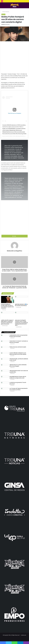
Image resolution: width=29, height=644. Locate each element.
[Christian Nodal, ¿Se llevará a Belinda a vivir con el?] (4, 360)
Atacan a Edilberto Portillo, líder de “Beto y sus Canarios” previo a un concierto (7, 306)
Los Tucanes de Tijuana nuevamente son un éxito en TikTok (19, 389)
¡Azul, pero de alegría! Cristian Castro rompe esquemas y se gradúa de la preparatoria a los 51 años (21, 323)
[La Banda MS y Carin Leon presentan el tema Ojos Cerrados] (4, 336)
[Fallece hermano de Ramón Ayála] (4, 348)
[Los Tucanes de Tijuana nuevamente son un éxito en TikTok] (4, 390)
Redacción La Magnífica (14, 251)
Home (3, 11)
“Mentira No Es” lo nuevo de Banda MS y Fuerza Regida (18, 365)
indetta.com (23, 635)
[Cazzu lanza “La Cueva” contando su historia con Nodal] (4, 342)
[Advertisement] (14, 57)
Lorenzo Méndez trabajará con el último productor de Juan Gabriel (18, 353)
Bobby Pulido (12, 136)
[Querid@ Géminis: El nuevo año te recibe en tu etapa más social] (4, 378)
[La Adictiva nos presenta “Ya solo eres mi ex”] (4, 384)
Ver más (14, 236)
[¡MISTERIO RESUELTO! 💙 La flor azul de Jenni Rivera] (21, 299)
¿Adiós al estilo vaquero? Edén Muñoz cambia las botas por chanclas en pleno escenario (7, 322)
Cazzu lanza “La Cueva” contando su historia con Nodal (19, 341)
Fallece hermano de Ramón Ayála (18, 347)
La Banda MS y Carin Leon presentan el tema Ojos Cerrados (18, 335)
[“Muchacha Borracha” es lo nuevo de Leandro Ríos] (4, 372)
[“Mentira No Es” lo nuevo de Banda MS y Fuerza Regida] (4, 366)
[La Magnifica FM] (14, 5)
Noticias (7, 11)
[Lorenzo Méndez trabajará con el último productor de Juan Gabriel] (4, 354)
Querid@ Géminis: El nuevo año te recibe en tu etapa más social (18, 377)
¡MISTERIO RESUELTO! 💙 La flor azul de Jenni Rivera (21, 305)
